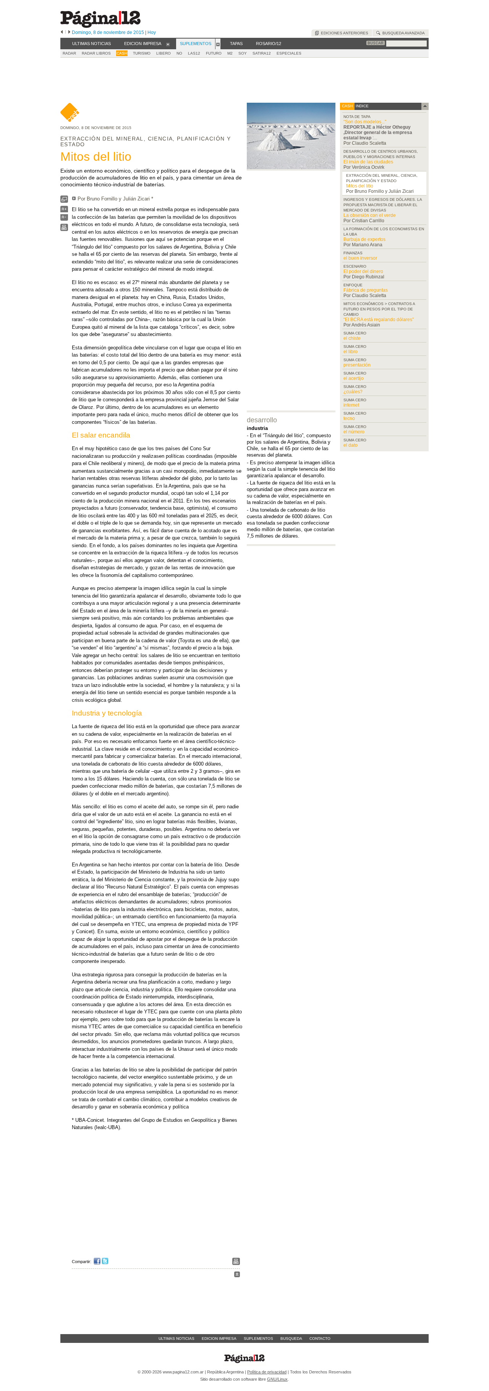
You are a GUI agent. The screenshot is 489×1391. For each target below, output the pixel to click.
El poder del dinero (363, 271)
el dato (350, 445)
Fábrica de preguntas (365, 290)
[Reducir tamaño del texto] (64, 219)
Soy (242, 53)
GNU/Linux (277, 1379)
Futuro (214, 53)
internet (351, 405)
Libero (163, 53)
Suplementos (258, 1338)
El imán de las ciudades (368, 162)
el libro (350, 351)
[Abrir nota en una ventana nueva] (64, 201)
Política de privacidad (267, 1372)
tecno (349, 418)
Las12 (194, 53)
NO (179, 53)
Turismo (142, 53)
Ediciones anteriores (343, 33)
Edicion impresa (219, 1338)
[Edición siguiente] (69, 32)
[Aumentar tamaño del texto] (64, 211)
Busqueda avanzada (402, 33)
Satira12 (262, 53)
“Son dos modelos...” (364, 121)
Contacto (319, 1338)
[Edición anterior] (61, 32)
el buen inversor (360, 258)
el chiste (352, 338)
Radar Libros (96, 53)
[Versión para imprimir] (64, 229)
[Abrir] (167, 44)
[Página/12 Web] (100, 26)
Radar (69, 53)
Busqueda (291, 1338)
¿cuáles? (353, 391)
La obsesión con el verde (369, 215)
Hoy (151, 32)
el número (353, 432)
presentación (357, 365)
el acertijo (353, 378)
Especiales (289, 53)
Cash (122, 53)
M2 (230, 53)
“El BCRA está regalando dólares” (378, 319)
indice (362, 106)
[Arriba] (237, 1275)
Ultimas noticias (176, 1338)
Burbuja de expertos (364, 239)
